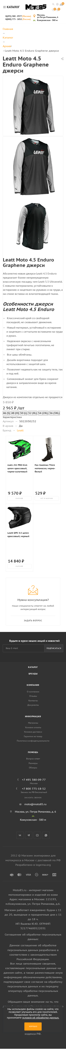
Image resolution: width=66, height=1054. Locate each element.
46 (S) (6, 413)
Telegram (28, 835)
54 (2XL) (43, 413)
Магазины (33, 723)
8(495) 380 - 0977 (18, 16)
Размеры (33, 763)
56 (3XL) (55, 413)
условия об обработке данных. (40, 1017)
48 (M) (15, 413)
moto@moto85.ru (35, 804)
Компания (33, 685)
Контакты (33, 700)
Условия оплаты (33, 727)
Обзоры (33, 767)
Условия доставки (33, 732)
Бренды (33, 673)
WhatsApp (46, 835)
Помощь (33, 752)
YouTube (37, 835)
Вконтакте (20, 835)
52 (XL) (32, 413)
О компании (33, 691)
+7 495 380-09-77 (34, 779)
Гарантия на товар (33, 736)
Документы (33, 705)
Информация (33, 716)
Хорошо (33, 1026)
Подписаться (54, 648)
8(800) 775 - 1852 (18, 19)
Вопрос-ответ (33, 758)
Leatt (20, 430)
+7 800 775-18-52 (34, 788)
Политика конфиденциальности (33, 740)
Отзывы (33, 696)
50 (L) (23, 413)
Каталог (33, 667)
